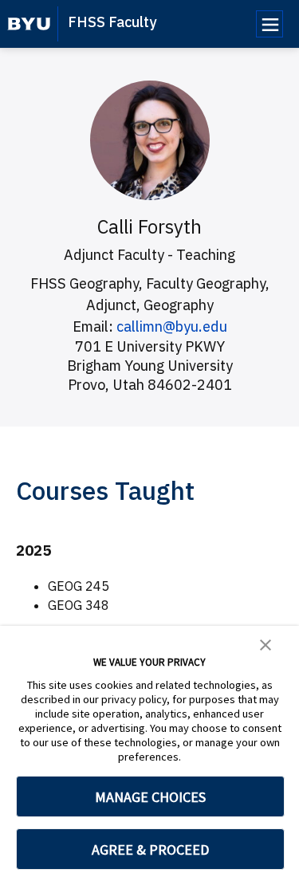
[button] (265, 643)
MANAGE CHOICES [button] (150, 797)
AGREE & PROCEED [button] (150, 849)
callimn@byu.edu (171, 326)
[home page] (29, 24)
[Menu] (269, 23)
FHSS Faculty (112, 22)
